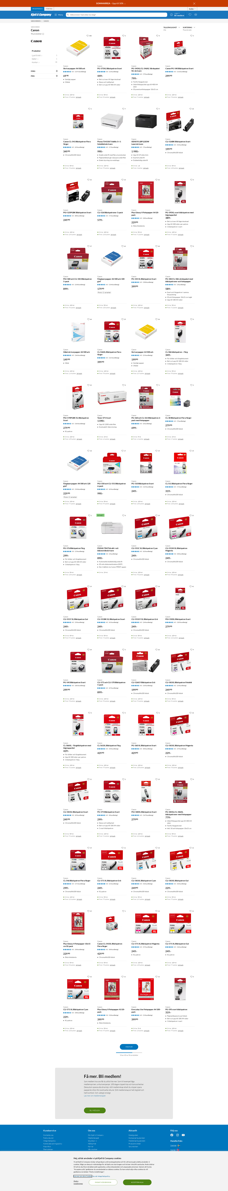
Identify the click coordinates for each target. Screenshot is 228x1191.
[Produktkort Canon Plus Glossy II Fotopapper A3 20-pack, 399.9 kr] (112, 989)
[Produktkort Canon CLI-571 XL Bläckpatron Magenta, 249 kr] (146, 923)
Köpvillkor (47, 1146)
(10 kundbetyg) (113, 1015)
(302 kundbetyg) (80, 685)
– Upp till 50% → (111, 3)
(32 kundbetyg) (147, 685)
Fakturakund (48, 1138)
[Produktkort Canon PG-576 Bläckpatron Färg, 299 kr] (78, 528)
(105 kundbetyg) (182, 622)
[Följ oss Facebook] (171, 1135)
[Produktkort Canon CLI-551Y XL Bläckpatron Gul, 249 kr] (78, 599)
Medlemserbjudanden (137, 1141)
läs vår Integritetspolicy (101, 1176)
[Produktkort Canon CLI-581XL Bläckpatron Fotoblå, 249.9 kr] (180, 662)
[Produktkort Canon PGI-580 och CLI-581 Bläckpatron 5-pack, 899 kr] (78, 258)
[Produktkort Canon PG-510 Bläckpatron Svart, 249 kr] (146, 463)
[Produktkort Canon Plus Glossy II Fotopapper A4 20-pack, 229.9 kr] (146, 192)
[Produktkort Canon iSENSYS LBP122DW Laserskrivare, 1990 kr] (146, 121)
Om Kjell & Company (96, 1135)
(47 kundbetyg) (113, 688)
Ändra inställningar (78, 1182)
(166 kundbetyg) (80, 355)
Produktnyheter (135, 1144)
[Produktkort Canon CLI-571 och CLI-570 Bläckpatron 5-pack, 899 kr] (112, 662)
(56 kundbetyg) (147, 884)
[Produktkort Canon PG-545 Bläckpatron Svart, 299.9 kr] (78, 662)
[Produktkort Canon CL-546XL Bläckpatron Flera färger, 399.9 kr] (112, 331)
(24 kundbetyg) (147, 622)
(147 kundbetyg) (148, 815)
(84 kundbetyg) (147, 749)
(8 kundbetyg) (113, 815)
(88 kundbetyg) (79, 216)
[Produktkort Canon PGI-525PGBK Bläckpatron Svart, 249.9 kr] (78, 192)
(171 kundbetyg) (80, 884)
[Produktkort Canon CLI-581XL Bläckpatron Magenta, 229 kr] (180, 725)
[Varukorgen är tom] (196, 14)
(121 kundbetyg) (114, 358)
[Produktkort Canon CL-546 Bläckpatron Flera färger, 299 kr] (78, 860)
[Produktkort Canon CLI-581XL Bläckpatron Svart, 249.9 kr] (78, 791)
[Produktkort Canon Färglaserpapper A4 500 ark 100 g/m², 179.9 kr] (112, 258)
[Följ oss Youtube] (183, 1135)
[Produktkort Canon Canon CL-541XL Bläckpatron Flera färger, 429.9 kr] (112, 923)
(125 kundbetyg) (148, 487)
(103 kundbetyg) (80, 423)
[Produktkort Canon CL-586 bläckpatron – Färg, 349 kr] (180, 331)
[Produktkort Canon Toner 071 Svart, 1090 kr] (112, 397)
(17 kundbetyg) (113, 147)
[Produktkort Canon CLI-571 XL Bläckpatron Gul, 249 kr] (180, 923)
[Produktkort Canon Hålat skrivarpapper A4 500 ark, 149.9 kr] (78, 331)
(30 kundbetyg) (79, 949)
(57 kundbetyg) (147, 947)
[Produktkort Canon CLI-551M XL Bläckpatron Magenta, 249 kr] (180, 528)
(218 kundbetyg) (80, 284)
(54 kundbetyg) (113, 749)
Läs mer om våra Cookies (83, 1176)
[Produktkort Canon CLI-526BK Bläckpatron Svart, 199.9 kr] (180, 121)
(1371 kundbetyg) (80, 71)
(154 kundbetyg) (114, 284)
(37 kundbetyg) (181, 749)
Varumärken (133, 1146)
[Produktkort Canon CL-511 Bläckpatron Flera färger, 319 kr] (180, 463)
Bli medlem (95, 1110)
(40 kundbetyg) (147, 218)
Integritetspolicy (49, 1141)
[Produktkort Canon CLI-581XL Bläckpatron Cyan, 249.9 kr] (146, 860)
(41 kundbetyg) (113, 622)
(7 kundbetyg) (147, 147)
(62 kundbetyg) (147, 551)
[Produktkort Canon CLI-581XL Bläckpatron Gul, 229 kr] (180, 860)
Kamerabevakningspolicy (52, 1144)
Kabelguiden (133, 1135)
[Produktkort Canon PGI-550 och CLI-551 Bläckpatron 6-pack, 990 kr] (112, 463)
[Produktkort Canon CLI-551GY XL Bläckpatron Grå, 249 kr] (146, 599)
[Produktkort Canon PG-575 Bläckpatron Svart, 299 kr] (112, 791)
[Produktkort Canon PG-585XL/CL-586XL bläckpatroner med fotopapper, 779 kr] (180, 791)
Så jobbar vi (92, 1141)
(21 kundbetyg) (147, 355)
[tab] (37, 9)
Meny (60, 15)
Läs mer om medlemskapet (95, 1096)
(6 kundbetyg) (147, 423)
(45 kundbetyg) (79, 147)
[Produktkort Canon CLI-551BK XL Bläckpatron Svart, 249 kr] (112, 599)
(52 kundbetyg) (181, 145)
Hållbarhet (92, 1144)
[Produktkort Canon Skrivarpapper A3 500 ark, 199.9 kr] (146, 331)
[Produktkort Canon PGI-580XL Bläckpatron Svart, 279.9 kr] (146, 791)
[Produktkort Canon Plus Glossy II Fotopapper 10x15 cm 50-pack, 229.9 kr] (78, 923)
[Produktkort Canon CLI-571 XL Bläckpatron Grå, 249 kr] (112, 860)
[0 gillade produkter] (190, 14)
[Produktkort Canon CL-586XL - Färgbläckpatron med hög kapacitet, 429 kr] (78, 725)
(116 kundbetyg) (182, 71)
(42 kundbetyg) (181, 884)
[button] (43, 33)
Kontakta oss (48, 1135)
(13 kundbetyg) (147, 1015)
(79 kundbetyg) (147, 74)
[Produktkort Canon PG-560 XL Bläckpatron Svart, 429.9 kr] (146, 725)
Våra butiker (92, 1149)
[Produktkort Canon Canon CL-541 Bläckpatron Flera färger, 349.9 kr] (78, 121)
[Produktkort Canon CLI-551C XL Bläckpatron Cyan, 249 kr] (146, 528)
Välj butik (78, 97)
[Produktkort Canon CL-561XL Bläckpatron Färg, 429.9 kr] (112, 725)
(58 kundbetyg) (79, 1013)
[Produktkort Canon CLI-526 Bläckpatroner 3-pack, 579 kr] (112, 192)
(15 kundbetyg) (79, 551)
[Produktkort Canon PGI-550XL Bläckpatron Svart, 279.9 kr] (180, 599)
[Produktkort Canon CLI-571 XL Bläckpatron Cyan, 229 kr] (78, 989)
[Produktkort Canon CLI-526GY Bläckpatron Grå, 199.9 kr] (146, 662)
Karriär (91, 1146)
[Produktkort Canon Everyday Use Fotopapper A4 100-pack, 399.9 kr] (146, 989)
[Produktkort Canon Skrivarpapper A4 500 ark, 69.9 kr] (78, 48)
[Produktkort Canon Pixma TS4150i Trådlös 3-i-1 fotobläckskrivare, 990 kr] (112, 121)
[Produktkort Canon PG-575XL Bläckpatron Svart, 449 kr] (112, 48)
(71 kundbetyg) (113, 216)
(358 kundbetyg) (148, 282)
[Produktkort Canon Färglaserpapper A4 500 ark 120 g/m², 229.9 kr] (78, 463)
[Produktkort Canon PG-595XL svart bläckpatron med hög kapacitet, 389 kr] (180, 192)
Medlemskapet (93, 1138)
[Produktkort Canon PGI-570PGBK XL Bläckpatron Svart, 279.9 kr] (78, 397)
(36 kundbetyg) (181, 947)
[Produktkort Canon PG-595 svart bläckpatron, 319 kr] (180, 989)
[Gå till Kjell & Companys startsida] (42, 14)
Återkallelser (48, 1149)
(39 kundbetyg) (79, 622)
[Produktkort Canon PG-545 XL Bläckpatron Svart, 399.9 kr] (146, 258)
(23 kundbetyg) (181, 685)
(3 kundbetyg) (181, 284)
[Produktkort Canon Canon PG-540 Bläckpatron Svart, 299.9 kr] (180, 48)
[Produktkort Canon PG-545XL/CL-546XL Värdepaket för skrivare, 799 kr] (146, 48)
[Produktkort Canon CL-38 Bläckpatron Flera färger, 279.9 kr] (180, 397)
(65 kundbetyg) (113, 489)
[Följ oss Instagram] (177, 1135)
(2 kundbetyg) (113, 554)
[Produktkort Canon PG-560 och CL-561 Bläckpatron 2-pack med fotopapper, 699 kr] (146, 397)
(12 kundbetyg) (113, 71)
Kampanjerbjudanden (137, 1138)
